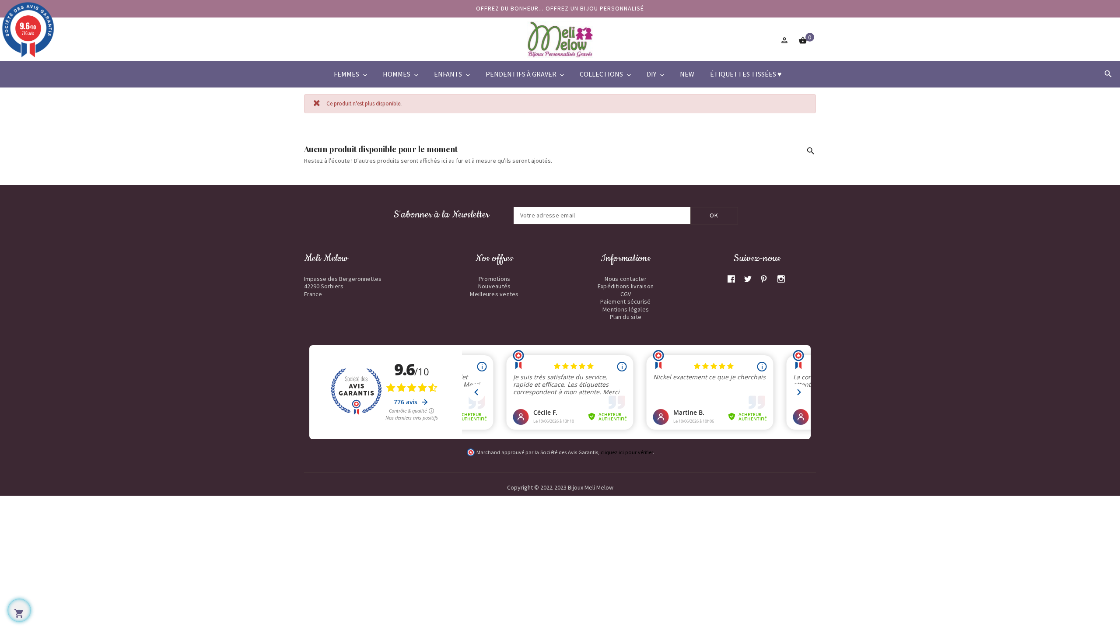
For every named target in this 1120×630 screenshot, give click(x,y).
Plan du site (625, 317)
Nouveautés (494, 286)
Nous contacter (626, 279)
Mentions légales (625, 309)
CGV (625, 294)
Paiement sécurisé (625, 301)
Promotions (495, 279)
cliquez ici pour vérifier (627, 452)
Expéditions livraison (626, 286)
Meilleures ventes (494, 294)
